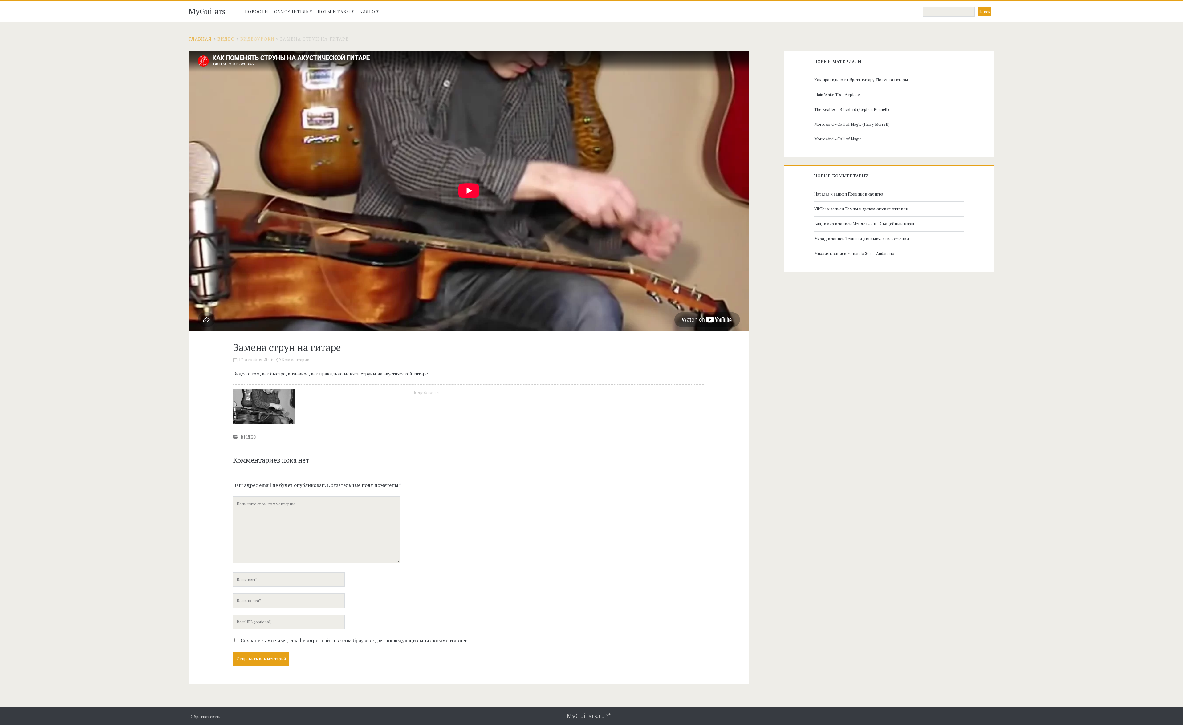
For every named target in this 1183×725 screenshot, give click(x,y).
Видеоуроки (257, 39)
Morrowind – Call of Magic (837, 139)
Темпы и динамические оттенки (876, 209)
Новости (256, 11)
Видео (367, 11)
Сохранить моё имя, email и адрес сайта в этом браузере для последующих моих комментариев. (355, 640)
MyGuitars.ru (589, 715)
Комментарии (295, 359)
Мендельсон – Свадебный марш (883, 223)
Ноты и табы (334, 11)
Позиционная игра (865, 194)
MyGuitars (207, 11)
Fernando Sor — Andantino (870, 253)
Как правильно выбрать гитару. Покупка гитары (861, 80)
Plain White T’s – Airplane (837, 94)
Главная (200, 39)
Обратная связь (205, 716)
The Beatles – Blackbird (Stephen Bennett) (851, 109)
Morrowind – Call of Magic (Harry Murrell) (852, 124)
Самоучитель (291, 11)
